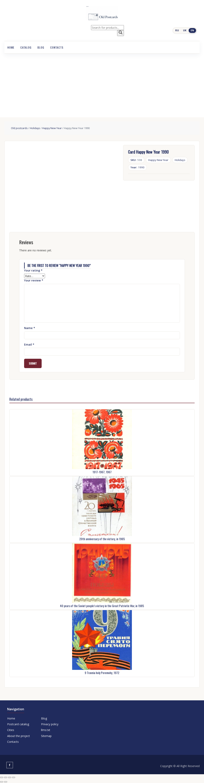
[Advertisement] (102, 83)
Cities (10, 730)
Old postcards (19, 128)
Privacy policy (49, 724)
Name (29, 328)
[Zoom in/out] (1, 777)
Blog (40, 47)
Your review (33, 280)
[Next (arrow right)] (5, 781)
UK (185, 30)
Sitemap (46, 736)
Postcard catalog (18, 724)
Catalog (25, 47)
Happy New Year (52, 128)
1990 (137, 167)
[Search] (120, 33)
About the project (18, 736)
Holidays (35, 128)
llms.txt (45, 730)
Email (29, 344)
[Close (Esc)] (13, 777)
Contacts (56, 47)
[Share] (9, 777)
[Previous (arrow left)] (1, 781)
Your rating (33, 270)
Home (10, 47)
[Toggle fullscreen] (5, 777)
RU (177, 30)
